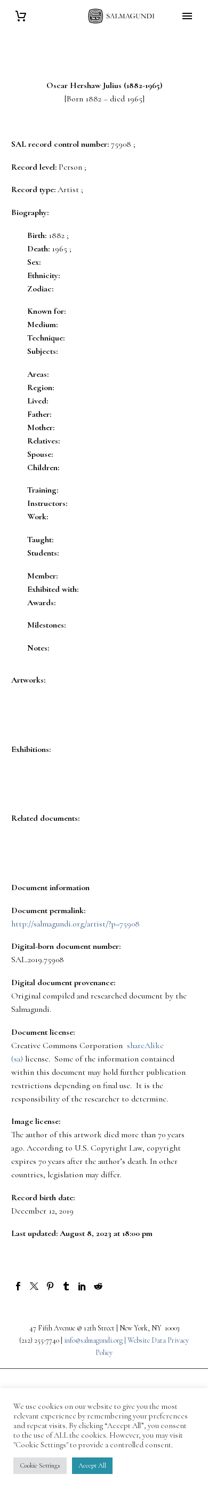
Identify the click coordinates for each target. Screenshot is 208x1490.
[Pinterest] (50, 1286)
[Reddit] (98, 1286)
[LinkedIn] (82, 1286)
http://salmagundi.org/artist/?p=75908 (75, 923)
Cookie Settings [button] (40, 1465)
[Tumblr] (66, 1286)
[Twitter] (34, 1286)
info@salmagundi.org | (95, 1340)
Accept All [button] (92, 1465)
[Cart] (20, 16)
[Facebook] (18, 1286)
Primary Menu (187, 16)
